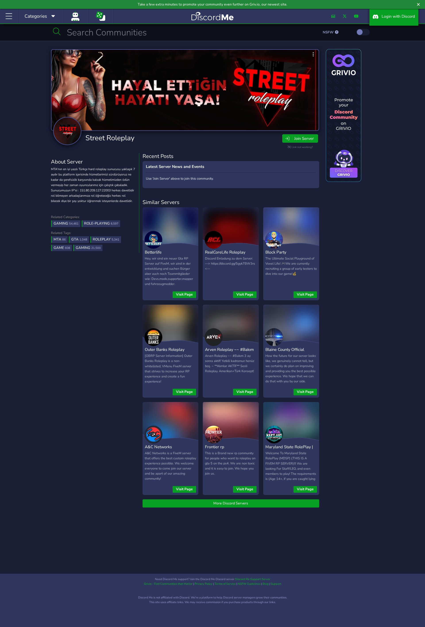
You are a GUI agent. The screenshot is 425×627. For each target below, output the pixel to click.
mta (60, 239)
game (62, 247)
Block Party (275, 252)
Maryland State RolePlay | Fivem (289, 450)
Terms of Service (225, 584)
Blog (266, 584)
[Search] (57, 31)
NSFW (328, 32)
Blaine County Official (284, 349)
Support (276, 584)
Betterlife (153, 252)
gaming (88, 247)
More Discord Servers (230, 503)
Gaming (66, 223)
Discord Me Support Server (252, 579)
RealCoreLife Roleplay (225, 252)
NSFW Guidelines (249, 584)
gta (79, 239)
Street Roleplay (109, 138)
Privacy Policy (203, 584)
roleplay (106, 239)
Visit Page (184, 294)
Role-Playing (101, 223)
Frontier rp (214, 447)
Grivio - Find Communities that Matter (168, 584)
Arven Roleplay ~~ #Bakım (229, 349)
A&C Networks (158, 447)
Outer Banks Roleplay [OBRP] (164, 353)
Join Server (304, 138)
